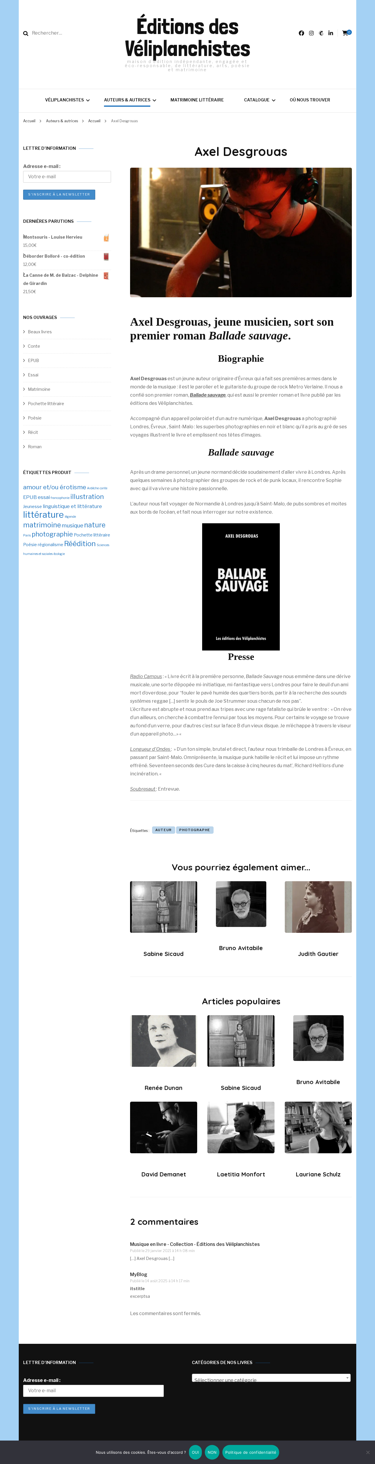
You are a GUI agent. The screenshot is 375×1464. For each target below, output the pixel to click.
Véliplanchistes (64, 99)
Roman (35, 446)
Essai (33, 374)
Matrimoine (39, 389)
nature (94, 525)
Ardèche (93, 488)
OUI (195, 1452)
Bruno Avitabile (241, 948)
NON (212, 1452)
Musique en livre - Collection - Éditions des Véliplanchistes (195, 1244)
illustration (87, 496)
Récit (33, 432)
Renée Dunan (164, 1087)
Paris (27, 535)
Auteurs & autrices (127, 99)
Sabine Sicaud (164, 953)
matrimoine (42, 525)
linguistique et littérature (72, 506)
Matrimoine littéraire (197, 99)
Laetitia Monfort (241, 1174)
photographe (194, 830)
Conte (34, 346)
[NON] (368, 1452)
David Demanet (164, 1174)
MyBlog (138, 1274)
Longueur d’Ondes (150, 749)
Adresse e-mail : (41, 166)
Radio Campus (146, 676)
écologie (59, 554)
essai (44, 497)
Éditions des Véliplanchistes (187, 37)
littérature (43, 514)
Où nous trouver (310, 99)
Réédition (80, 543)
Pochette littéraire (46, 403)
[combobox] (271, 1378)
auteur (163, 830)
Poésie (35, 417)
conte (103, 488)
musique (72, 525)
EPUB (33, 360)
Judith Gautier (318, 953)
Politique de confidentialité (250, 1452)
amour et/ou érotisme (54, 487)
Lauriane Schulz (318, 1174)
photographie (52, 534)
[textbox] (271, 1380)
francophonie (60, 498)
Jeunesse (32, 506)
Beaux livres (40, 331)
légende (70, 517)
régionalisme (50, 544)
